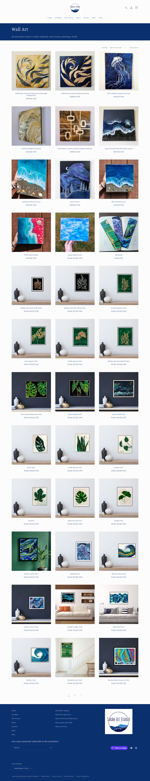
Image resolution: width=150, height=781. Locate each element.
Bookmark (118, 255)
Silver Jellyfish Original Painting (118, 93)
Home (14, 710)
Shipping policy (69, 776)
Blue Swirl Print (118, 627)
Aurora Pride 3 (75, 202)
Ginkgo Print (118, 521)
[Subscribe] (50, 747)
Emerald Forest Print (75, 680)
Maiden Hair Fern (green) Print (119, 361)
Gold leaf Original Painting (31, 148)
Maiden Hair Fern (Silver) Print (75, 308)
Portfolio (15, 714)
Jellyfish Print (75, 574)
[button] (126, 7)
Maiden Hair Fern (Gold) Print (31, 308)
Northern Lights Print (75, 627)
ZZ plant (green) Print (119, 308)
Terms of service (57, 776)
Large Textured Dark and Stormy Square (119, 148)
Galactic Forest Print (31, 627)
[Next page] (81, 694)
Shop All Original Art (63, 714)
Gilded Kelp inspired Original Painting (75, 93)
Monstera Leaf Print (75, 521)
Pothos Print (118, 467)
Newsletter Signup (62, 710)
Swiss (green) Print (31, 361)
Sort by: (105, 47)
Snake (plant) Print (75, 467)
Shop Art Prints (61, 726)
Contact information (82, 776)
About (14, 722)
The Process (16, 718)
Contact (14, 726)
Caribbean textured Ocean (31, 202)
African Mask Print (75, 414)
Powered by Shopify (33, 776)
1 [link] (68, 695)
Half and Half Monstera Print (31, 414)
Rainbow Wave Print (119, 574)
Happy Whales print (75, 255)
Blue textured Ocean (119, 202)
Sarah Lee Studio (21, 776)
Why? (14, 730)
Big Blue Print (31, 680)
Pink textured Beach (31, 255)
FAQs (13, 734)
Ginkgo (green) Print (75, 361)
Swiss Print (31, 467)
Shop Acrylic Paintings (63, 722)
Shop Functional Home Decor (66, 718)
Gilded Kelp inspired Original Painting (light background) (31, 94)
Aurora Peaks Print (118, 414)
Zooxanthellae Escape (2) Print (119, 680)
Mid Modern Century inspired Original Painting (75, 148)
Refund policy (45, 776)
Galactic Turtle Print (31, 574)
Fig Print (31, 521)
